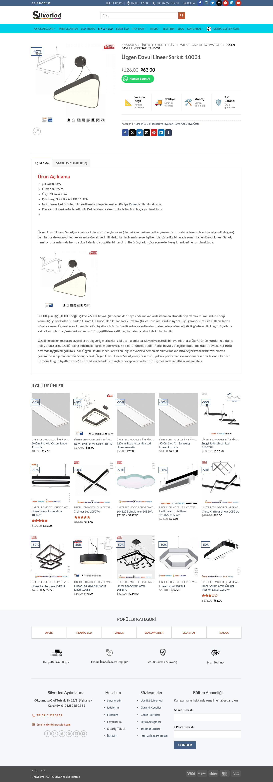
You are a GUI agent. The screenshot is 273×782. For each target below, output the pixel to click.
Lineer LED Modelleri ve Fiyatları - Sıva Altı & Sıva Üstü (181, 44)
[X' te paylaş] (132, 132)
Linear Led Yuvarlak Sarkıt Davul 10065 (90, 587)
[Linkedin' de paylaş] (161, 132)
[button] (189, 3)
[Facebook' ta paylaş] (125, 132)
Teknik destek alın (225, 28)
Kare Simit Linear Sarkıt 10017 (93, 443)
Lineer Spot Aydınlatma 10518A (131, 587)
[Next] (46, 129)
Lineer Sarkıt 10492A (172, 586)
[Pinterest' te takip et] (225, 3)
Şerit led (122, 28)
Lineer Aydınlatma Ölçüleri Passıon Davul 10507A (218, 587)
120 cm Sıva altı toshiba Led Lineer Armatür (134, 445)
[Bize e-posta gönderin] (219, 3)
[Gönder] (181, 15)
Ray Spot (138, 28)
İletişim (169, 28)
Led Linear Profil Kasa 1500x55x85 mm (172, 513)
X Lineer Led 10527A (87, 511)
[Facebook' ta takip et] (200, 3)
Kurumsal (194, 28)
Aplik (154, 28)
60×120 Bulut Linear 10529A (135, 511)
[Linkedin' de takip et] (232, 3)
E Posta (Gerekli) (184, 727)
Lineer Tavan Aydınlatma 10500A (47, 513)
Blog (180, 28)
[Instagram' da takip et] (206, 3)
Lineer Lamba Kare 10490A (48, 586)
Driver (133, 204)
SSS (43, 770)
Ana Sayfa (129, 44)
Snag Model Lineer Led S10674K (216, 445)
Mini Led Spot (68, 28)
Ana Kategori (43, 28)
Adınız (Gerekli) (183, 710)
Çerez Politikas (150, 714)
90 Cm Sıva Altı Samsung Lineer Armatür (174, 445)
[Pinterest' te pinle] (154, 132)
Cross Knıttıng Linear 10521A (220, 511)
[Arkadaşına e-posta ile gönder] (146, 132)
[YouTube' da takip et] (238, 3)
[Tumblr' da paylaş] (168, 132)
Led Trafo (88, 28)
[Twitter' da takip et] (213, 3)
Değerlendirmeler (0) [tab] (71, 163)
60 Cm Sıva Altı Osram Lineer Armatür (50, 445)
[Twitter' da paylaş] (139, 132)
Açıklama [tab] (42, 163)
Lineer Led (105, 28)
